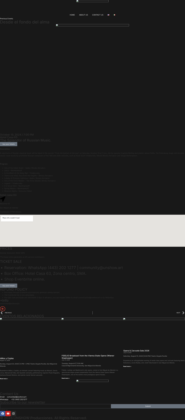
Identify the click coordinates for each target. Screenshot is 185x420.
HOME (72, 15)
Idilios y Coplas (7, 358)
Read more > (4, 378)
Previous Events (6, 19)
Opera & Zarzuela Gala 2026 (136, 351)
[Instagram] (13, 413)
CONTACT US (97, 15)
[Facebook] (2, 413)
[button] (2, 308)
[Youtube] (8, 413)
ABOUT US (83, 15)
